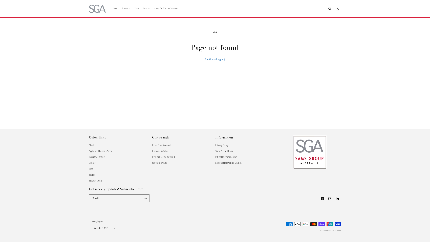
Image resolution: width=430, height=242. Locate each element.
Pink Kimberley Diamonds (164, 156)
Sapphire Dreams (159, 162)
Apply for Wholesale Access (101, 151)
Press (91, 168)
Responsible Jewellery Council (228, 162)
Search (92, 174)
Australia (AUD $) (101, 228)
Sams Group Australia (333, 230)
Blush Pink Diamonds (161, 145)
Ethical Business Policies (226, 156)
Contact (92, 162)
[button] (126, 8)
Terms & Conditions (224, 151)
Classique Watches (160, 151)
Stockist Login (95, 180)
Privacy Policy (221, 145)
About (91, 145)
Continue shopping (215, 59)
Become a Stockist (97, 156)
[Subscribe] (145, 198)
